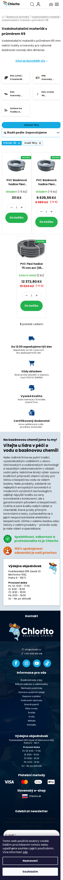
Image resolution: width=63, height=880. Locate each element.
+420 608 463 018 (33, 653)
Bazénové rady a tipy (31, 680)
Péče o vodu (31, 708)
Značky (31, 712)
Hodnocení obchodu (31, 700)
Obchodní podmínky (31, 688)
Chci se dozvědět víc (30, 61)
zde (25, 852)
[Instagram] (26, 663)
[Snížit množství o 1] (11, 207)
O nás (32, 716)
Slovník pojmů (31, 704)
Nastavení (30, 861)
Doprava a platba (31, 696)
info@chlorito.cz (33, 649)
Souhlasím (30, 872)
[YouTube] (37, 663)
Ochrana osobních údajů (31, 692)
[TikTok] (47, 663)
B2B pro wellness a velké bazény (31, 684)
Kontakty (31, 724)
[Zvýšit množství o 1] (21, 207)
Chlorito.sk (35, 796)
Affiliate (31, 720)
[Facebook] (16, 663)
